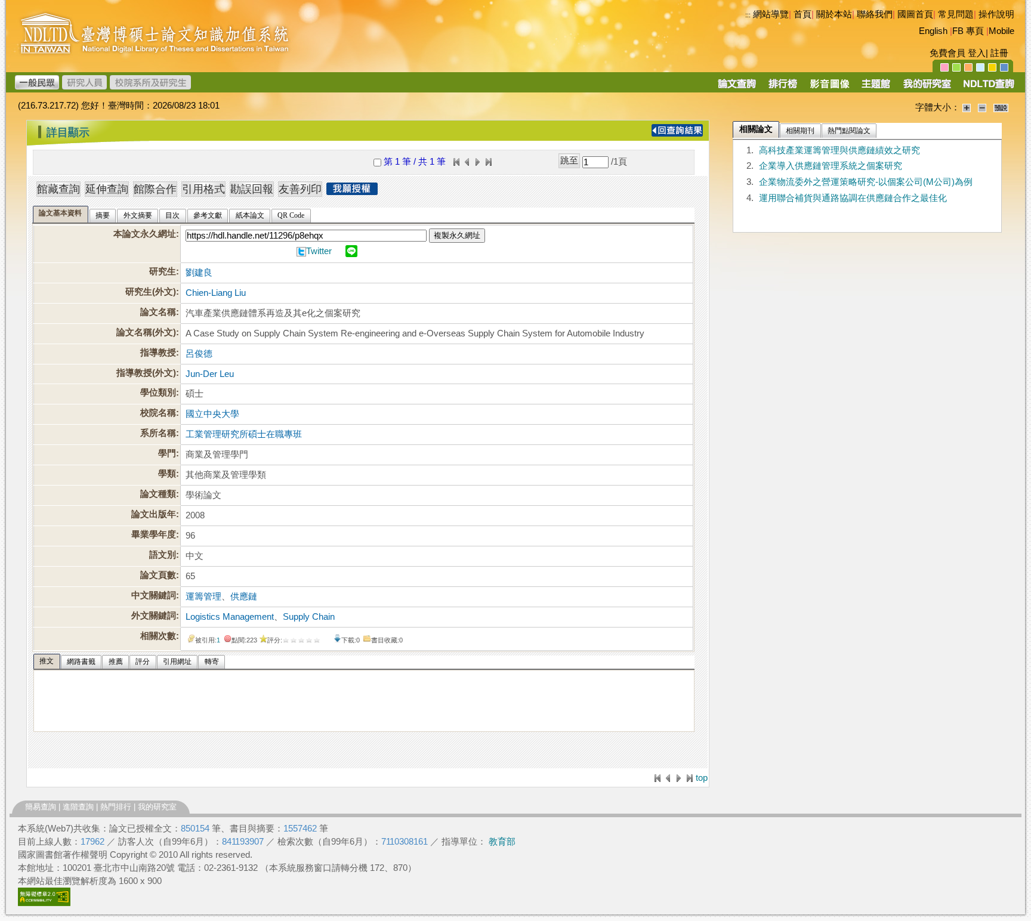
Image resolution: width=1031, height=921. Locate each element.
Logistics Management (230, 617)
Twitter (319, 251)
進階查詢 (78, 806)
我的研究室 (157, 806)
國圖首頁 (915, 14)
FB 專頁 (968, 31)
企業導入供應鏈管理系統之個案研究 (830, 166)
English (933, 31)
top (702, 778)
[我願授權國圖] (352, 191)
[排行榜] (783, 87)
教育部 (502, 841)
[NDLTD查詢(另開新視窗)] (987, 87)
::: (748, 14)
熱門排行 (115, 806)
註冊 (999, 53)
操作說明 (996, 14)
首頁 (802, 14)
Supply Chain (309, 617)
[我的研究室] (926, 87)
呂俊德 (199, 353)
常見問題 (956, 14)
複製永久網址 (457, 235)
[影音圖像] (829, 87)
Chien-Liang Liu (216, 293)
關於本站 (834, 14)
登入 (977, 53)
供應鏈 (243, 596)
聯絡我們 (875, 14)
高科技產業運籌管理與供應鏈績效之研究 (839, 150)
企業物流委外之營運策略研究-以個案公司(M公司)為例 (866, 182)
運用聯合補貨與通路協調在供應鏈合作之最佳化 (853, 198)
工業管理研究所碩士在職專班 (244, 434)
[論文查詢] (736, 87)
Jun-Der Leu (210, 374)
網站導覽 (771, 14)
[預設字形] (1000, 107)
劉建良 (199, 272)
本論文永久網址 (144, 234)
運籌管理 (203, 596)
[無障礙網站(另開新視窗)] (44, 903)
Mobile (1001, 31)
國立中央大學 (212, 414)
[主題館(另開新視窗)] (876, 87)
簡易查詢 (40, 806)
